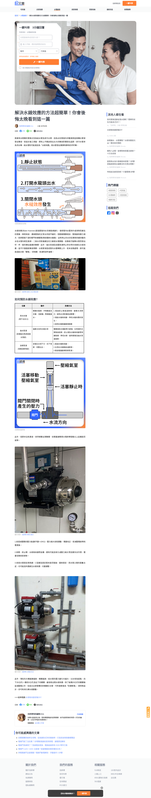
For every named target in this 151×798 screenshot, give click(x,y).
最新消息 (110, 9)
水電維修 (57, 9)
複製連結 (39, 131)
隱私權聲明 (30, 785)
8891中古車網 (116, 774)
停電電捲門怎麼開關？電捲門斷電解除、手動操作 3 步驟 (40, 753)
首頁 (16, 15)
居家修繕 (75, 9)
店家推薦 (39, 9)
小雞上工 (98, 774)
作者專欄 (80, 714)
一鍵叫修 (129, 3)
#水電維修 (111, 195)
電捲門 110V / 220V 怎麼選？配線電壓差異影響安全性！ (40, 749)
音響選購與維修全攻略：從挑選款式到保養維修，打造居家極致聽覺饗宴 (46, 738)
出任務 (113, 778)
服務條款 (29, 781)
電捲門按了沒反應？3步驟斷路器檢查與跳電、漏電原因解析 (41, 741)
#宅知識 (122, 190)
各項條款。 (37, 68)
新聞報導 (127, 9)
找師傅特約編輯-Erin (26, 126)
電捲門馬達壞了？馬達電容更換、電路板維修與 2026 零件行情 (42, 745)
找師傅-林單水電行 (28, 534)
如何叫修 (63, 774)
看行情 (62, 778)
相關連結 (31, 723)
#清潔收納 (123, 195)
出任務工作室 (39, 723)
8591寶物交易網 (101, 778)
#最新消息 (111, 200)
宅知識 (22, 9)
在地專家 (63, 781)
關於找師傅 (30, 770)
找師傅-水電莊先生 (28, 672)
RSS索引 (63, 785)
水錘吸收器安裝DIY (34, 697)
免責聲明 (29, 778)
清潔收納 (92, 9)
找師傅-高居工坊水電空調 (30, 292)
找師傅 (62, 770)
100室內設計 (116, 770)
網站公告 (29, 774)
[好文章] (20, 3)
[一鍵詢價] (148, 717)
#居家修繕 (111, 190)
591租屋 (98, 781)
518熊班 (98, 770)
